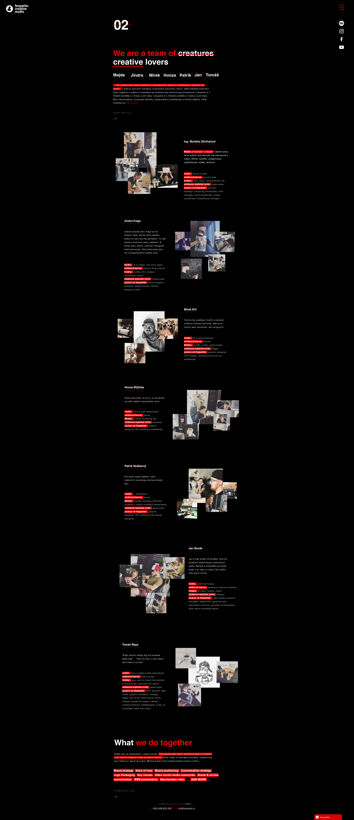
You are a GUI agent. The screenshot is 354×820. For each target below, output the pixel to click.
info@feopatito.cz (186, 808)
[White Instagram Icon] (341, 31)
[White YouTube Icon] (341, 47)
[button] (341, 7)
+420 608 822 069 (162, 808)
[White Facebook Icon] (341, 39)
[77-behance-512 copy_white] (341, 23)
